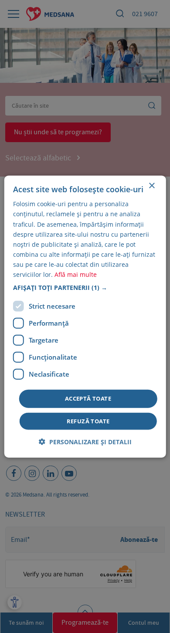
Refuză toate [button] (88, 421)
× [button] (151, 186)
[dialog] (85, 317)
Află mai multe (75, 274)
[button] (85, 288)
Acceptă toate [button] (88, 398)
